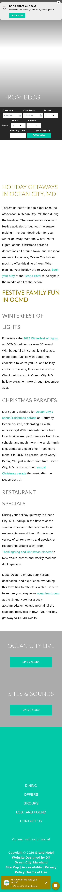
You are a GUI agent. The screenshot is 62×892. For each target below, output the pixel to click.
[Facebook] (29, 844)
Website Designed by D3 (31, 857)
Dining (31, 785)
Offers (31, 794)
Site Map (12, 867)
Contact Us (31, 821)
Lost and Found (31, 812)
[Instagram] (33, 844)
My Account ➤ (43, 131)
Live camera (31, 662)
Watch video (31, 710)
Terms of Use (37, 872)
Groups (31, 803)
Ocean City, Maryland (31, 862)
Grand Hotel (44, 852)
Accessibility (32, 867)
